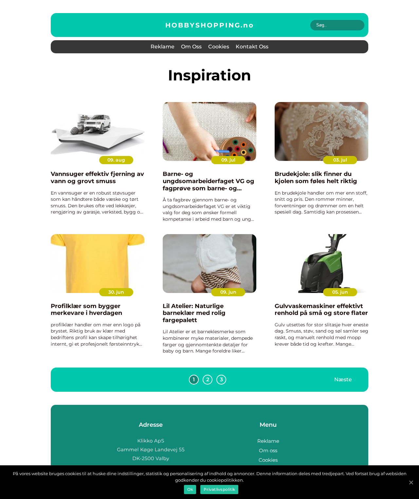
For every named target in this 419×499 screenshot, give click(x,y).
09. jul (228, 160)
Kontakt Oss (252, 46)
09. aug (116, 160)
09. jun (228, 292)
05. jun (340, 292)
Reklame (162, 46)
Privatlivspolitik (219, 489)
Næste (343, 379)
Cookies (218, 46)
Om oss (191, 46)
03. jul (340, 160)
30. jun (116, 292)
